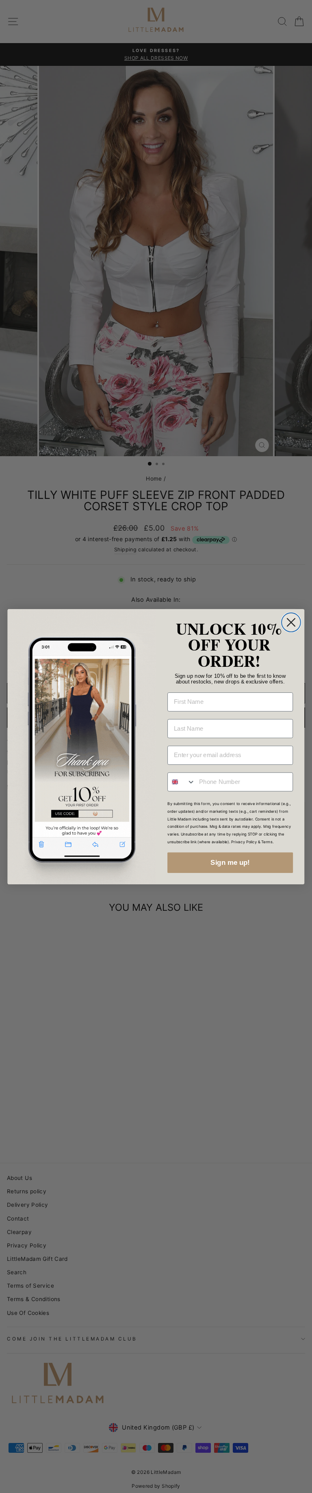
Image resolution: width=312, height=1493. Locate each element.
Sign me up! (229, 862)
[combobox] (181, 782)
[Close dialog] (291, 622)
